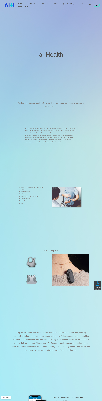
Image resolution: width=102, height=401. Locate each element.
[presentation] (36, 4)
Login (20, 7)
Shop (56, 4)
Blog (62, 4)
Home (20, 4)
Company (70, 4)
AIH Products (30, 4)
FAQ (27, 7)
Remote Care (44, 4)
